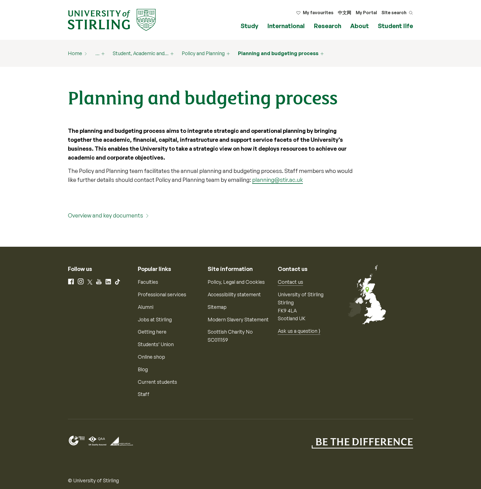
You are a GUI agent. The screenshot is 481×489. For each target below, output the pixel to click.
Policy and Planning (203, 53)
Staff (143, 394)
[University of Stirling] (112, 19)
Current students (157, 382)
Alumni (145, 307)
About (359, 26)
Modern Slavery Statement (238, 319)
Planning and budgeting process (278, 53)
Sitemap (217, 307)
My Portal (366, 12)
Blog (143, 369)
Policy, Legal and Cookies (236, 282)
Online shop (151, 357)
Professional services (162, 294)
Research (327, 26)
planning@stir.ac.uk (277, 179)
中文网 (344, 12)
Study (249, 26)
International (286, 26)
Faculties (148, 282)
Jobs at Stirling (155, 319)
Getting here (152, 332)
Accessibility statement (234, 294)
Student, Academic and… (140, 53)
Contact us (290, 282)
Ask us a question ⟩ (299, 331)
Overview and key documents (105, 215)
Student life (395, 26)
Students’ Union (156, 344)
